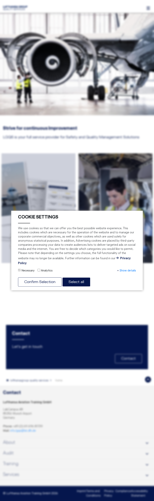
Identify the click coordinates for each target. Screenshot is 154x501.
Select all (76, 282)
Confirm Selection (39, 282)
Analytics (47, 270)
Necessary (28, 270)
